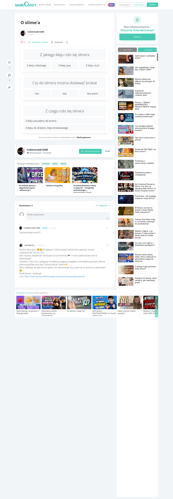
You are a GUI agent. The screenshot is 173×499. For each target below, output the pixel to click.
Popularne (45, 5)
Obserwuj (40, 42)
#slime (55, 164)
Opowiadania (96, 5)
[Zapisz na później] (67, 42)
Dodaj (152, 5)
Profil (107, 151)
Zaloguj (139, 5)
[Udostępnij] (9, 87)
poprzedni (127, 49)
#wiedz (63, 164)
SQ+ (111, 5)
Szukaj (126, 5)
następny (148, 49)
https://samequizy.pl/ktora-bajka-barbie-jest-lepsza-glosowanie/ (54, 276)
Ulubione (58, 42)
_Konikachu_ (29, 245)
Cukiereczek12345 (35, 32)
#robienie (45, 164)
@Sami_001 (38, 252)
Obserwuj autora (92, 151)
